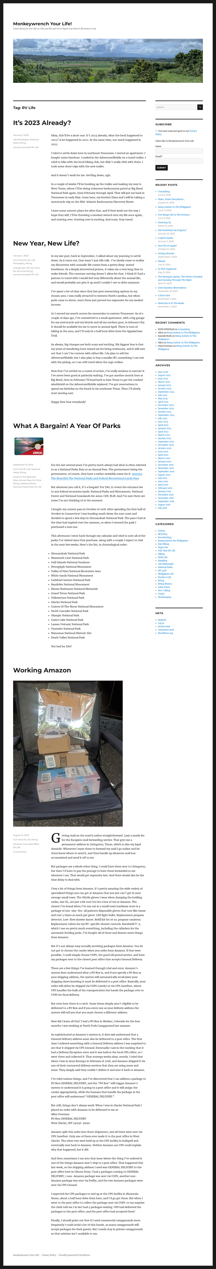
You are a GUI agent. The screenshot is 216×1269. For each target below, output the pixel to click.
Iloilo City (162, 557)
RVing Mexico (165, 584)
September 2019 (166, 471)
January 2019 (164, 491)
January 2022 (164, 438)
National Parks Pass (23, 487)
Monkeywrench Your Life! (42, 23)
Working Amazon (42, 670)
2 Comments (19, 851)
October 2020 (164, 448)
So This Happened (167, 269)
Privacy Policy (49, 1255)
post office (33, 844)
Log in (161, 623)
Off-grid (162, 570)
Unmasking (164, 191)
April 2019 (163, 484)
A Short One (164, 295)
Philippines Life (166, 574)
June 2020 (163, 451)
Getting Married (166, 253)
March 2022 (164, 435)
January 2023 (164, 428)
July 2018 (162, 508)
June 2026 (163, 372)
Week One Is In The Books (171, 303)
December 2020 (166, 445)
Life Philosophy (21, 139)
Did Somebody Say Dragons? (172, 230)
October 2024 (164, 388)
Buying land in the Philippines (173, 540)
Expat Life (163, 547)
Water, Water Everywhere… (171, 199)
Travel (161, 593)
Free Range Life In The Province (174, 214)
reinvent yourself (21, 147)
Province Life (164, 577)
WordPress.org (165, 633)
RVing (23, 143)
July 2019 (162, 478)
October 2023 (164, 411)
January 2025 (164, 385)
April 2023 (163, 425)
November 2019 (166, 468)
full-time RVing (25, 271)
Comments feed (166, 629)
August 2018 (164, 504)
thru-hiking (164, 590)
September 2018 (166, 501)
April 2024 (163, 402)
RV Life (34, 147)
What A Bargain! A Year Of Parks (66, 426)
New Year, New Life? (46, 243)
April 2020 (163, 455)
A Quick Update (165, 238)
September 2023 (166, 415)
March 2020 (164, 458)
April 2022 (163, 431)
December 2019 (166, 465)
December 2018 (165, 494)
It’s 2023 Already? (42, 123)
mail (25, 844)
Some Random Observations (172, 287)
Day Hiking (163, 544)
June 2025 (163, 378)
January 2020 (164, 461)
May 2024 (163, 398)
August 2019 (164, 475)
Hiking (161, 554)
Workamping (164, 597)
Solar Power (164, 587)
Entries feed (164, 626)
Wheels (161, 261)
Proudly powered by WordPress (74, 1255)
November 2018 (166, 498)
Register (162, 620)
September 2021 (166, 441)
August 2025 (164, 375)
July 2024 (162, 395)
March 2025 (164, 382)
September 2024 (166, 392)
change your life (21, 268)
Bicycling (162, 534)
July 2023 (162, 418)
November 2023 (166, 408)
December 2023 (166, 405)
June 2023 (163, 421)
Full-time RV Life (21, 260)
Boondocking (165, 537)
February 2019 (165, 488)
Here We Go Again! (167, 245)
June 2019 (163, 481)
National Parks (28, 483)
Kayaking (162, 560)
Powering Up (164, 222)
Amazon (17, 844)
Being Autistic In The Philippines (174, 207)
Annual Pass (25, 480)
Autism (161, 530)
